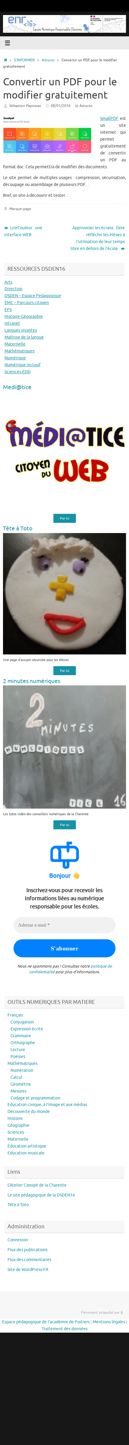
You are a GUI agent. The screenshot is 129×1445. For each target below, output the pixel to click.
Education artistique (27, 1146)
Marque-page (20, 208)
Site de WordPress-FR (28, 1269)
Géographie (18, 1125)
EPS (8, 309)
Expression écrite (26, 1029)
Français (15, 1015)
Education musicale (26, 1153)
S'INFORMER (24, 60)
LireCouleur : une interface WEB (23, 231)
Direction (13, 288)
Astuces (48, 60)
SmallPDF (109, 118)
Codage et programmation (35, 1098)
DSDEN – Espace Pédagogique (32, 295)
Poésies (17, 1056)
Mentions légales (109, 1322)
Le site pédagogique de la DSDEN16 (41, 1195)
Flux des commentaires (29, 1259)
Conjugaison (22, 1022)
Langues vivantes (20, 330)
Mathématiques (19, 351)
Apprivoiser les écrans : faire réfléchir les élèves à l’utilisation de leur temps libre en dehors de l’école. (97, 238)
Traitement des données (65, 1328)
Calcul (16, 1077)
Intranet (12, 323)
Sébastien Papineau (25, 105)
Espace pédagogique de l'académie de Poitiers (46, 1322)
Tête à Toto (18, 1204)
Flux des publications (27, 1249)
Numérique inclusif (22, 364)
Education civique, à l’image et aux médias (47, 1104)
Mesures (18, 1091)
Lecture (17, 1049)
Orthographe (22, 1042)
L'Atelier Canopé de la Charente (37, 1185)
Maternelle (15, 344)
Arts (8, 282)
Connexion (18, 1239)
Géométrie (20, 1084)
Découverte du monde (29, 1111)
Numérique (15, 358)
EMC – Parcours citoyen (26, 302)
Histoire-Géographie (23, 316)
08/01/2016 (60, 105)
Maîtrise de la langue (24, 337)
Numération (21, 1070)
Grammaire (20, 1035)
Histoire (15, 1118)
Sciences (16, 1132)
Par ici (64, 518)
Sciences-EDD (17, 371)
